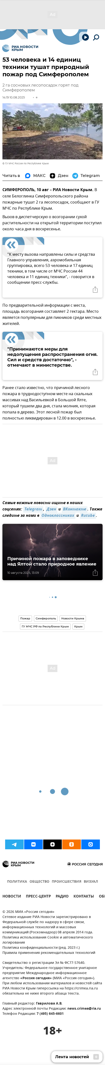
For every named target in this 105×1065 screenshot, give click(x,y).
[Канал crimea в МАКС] (90, 844)
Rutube (88, 516)
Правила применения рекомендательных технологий (48, 953)
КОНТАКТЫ (84, 897)
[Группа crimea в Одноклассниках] (71, 844)
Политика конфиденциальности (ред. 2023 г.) (41, 948)
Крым (78, 626)
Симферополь (46, 618)
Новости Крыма (72, 618)
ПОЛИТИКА (17, 882)
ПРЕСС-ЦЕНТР (38, 897)
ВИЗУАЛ (91, 882)
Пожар (25, 618)
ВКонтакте (74, 509)
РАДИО (62, 897)
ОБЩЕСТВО (39, 882)
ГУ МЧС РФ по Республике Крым (45, 626)
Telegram (33, 509)
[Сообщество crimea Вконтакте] (33, 844)
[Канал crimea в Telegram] (14, 844)
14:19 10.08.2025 (13, 97)
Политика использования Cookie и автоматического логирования (47, 940)
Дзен (51, 509)
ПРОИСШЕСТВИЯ (66, 882)
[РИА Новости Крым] (20, 48)
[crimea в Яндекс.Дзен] (52, 844)
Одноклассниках (58, 516)
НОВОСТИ (11, 897)
